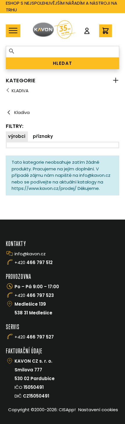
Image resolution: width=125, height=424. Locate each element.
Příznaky (43, 136)
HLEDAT (62, 63)
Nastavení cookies (98, 410)
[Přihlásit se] (87, 30)
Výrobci (16, 136)
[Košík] (105, 30)
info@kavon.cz (30, 254)
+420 (34, 262)
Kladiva (20, 91)
